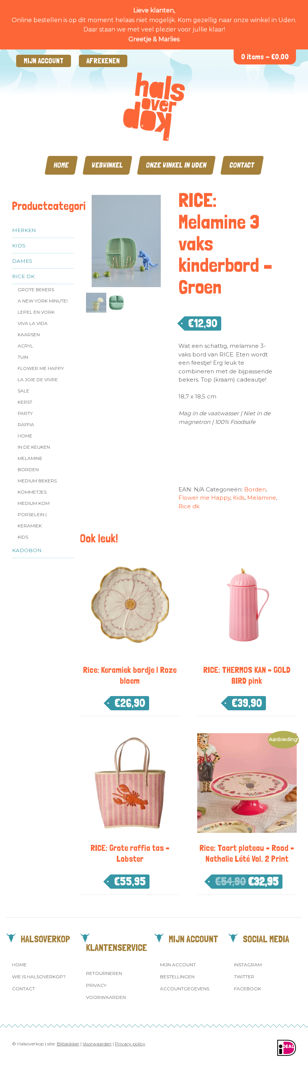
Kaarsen (29, 334)
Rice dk (23, 276)
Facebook (247, 988)
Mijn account (43, 61)
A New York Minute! (43, 301)
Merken (24, 230)
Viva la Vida (33, 323)
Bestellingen (177, 976)
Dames (22, 261)
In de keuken (34, 447)
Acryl (25, 346)
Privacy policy (130, 1044)
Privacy (96, 985)
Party (25, 413)
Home (61, 165)
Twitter (244, 976)
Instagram (248, 964)
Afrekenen (103, 61)
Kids (19, 246)
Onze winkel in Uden (176, 165)
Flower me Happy (41, 368)
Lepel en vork (36, 312)
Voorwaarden (106, 997)
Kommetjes (32, 492)
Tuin (23, 357)
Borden (28, 469)
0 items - (265, 56)
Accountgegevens (184, 988)
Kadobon (27, 550)
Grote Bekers (36, 289)
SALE (23, 391)
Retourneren (104, 973)
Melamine (30, 458)
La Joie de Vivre (38, 379)
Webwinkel (107, 165)
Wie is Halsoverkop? (39, 976)
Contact (242, 165)
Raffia (26, 424)
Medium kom (34, 503)
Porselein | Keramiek (32, 520)
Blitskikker (68, 1044)
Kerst (25, 402)
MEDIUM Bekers (37, 481)
